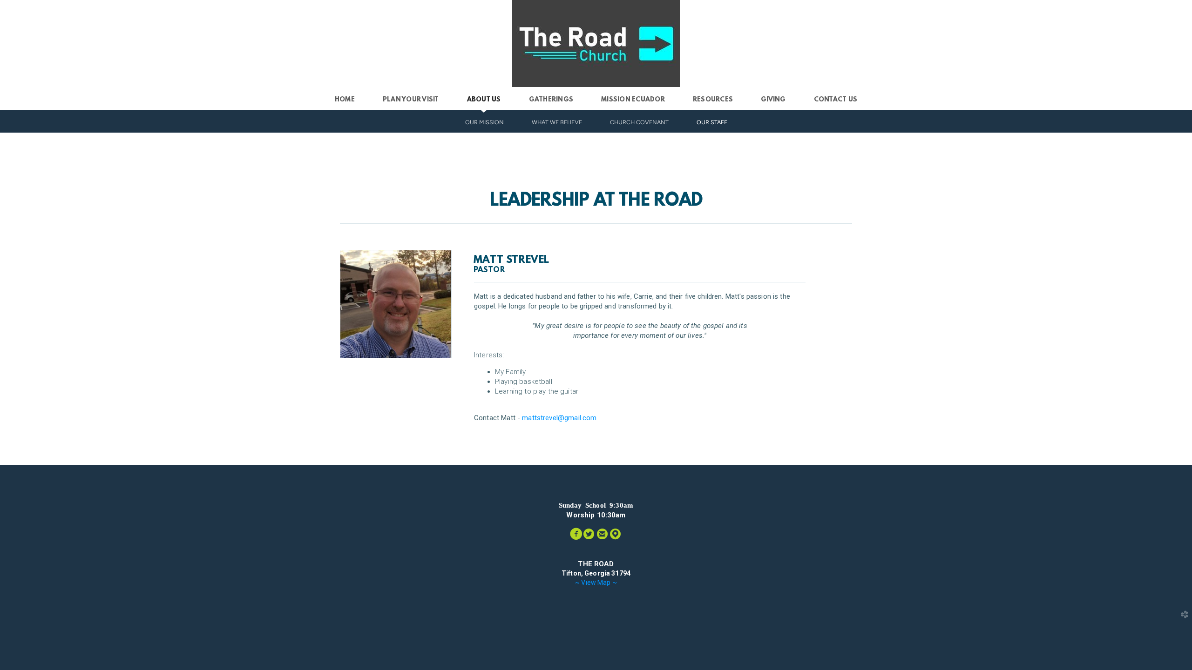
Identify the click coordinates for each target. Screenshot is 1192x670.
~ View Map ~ (596, 582)
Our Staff (712, 122)
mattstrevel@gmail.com (559, 418)
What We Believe (557, 122)
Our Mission (484, 122)
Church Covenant (639, 122)
